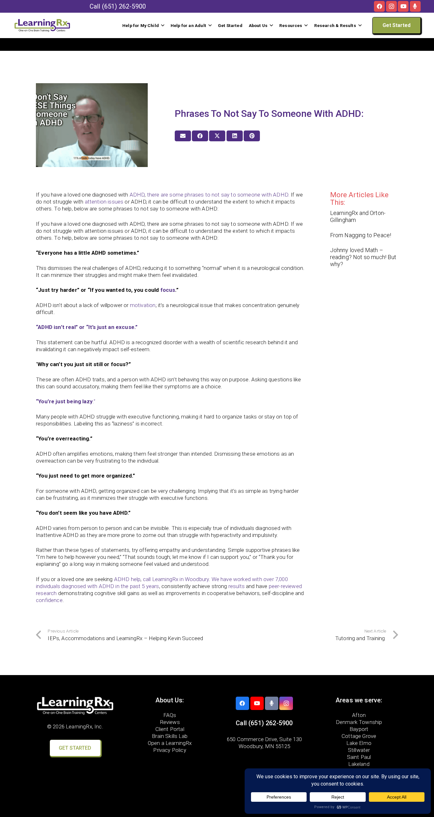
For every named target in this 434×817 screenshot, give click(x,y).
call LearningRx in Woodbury (176, 579)
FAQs (169, 715)
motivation (143, 305)
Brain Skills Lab (169, 736)
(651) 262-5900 (124, 6)
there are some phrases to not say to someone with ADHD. (218, 194)
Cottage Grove (359, 736)
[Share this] (200, 136)
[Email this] (183, 136)
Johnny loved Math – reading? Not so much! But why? (363, 257)
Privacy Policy (169, 750)
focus (167, 290)
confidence (49, 600)
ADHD (137, 194)
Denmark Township (359, 722)
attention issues (104, 201)
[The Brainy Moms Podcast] (415, 6)
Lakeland (358, 764)
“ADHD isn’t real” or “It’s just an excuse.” (87, 327)
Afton (359, 715)
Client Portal (169, 729)
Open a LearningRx (170, 743)
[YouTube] (403, 6)
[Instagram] (391, 6)
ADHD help (127, 579)
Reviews (170, 722)
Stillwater (359, 750)
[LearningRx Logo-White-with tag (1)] (75, 706)
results (236, 586)
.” (65, 401)
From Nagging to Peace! (360, 235)
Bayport (358, 729)
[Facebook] (379, 6)
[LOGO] (42, 25)
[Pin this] (252, 136)
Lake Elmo (358, 743)
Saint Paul (359, 757)
